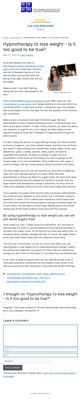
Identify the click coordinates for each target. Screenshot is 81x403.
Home (5, 38)
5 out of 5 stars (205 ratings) (40, 22)
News (46, 273)
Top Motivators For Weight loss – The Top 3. (29, 277)
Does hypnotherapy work (37, 101)
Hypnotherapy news (32, 273)
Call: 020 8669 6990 (40, 25)
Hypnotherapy (15, 38)
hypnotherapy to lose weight (17, 104)
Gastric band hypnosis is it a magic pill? (26, 281)
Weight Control (57, 273)
